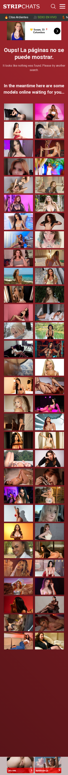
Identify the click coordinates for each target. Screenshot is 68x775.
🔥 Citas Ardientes (16, 17)
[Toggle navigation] (62, 6)
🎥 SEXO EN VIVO (45, 17)
